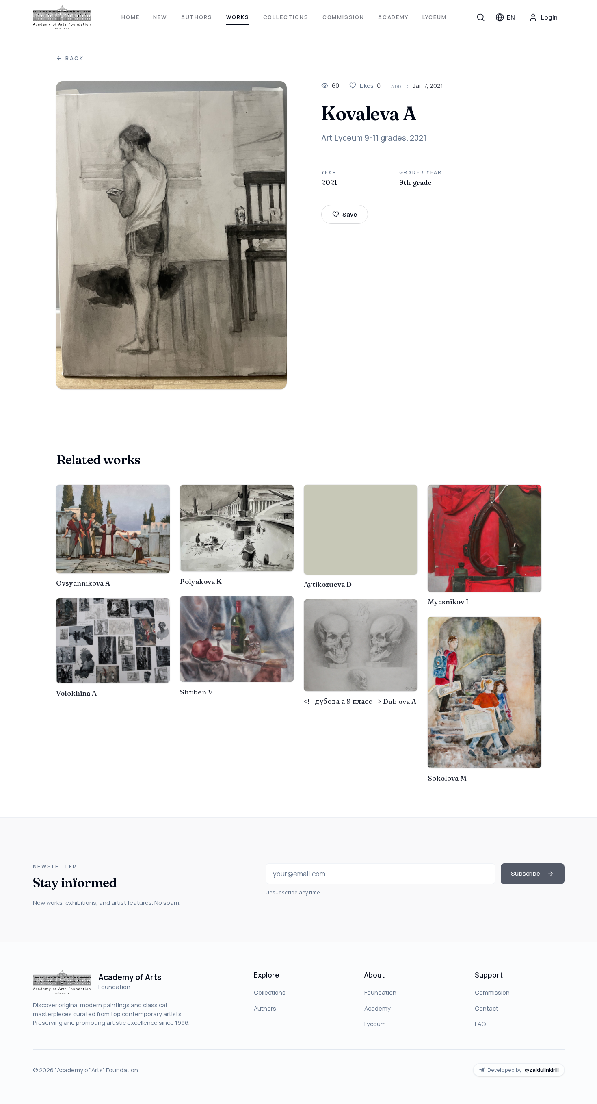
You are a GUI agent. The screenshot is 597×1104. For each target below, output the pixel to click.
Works (237, 17)
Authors (196, 17)
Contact (486, 1008)
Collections (286, 17)
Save (349, 214)
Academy (393, 17)
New (160, 17)
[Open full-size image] (171, 235)
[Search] (481, 17)
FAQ (480, 1023)
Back (74, 58)
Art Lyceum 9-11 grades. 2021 (373, 137)
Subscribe (525, 873)
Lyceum (434, 17)
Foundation (380, 992)
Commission (343, 17)
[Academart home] (62, 17)
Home (130, 17)
